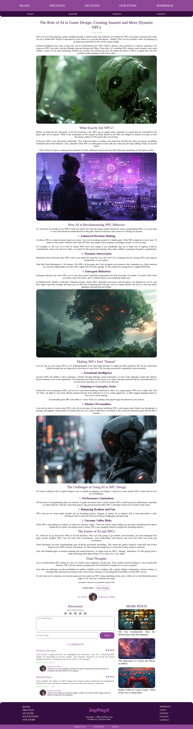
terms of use (80, 727)
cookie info (98, 727)
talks (30, 14)
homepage (164, 5)
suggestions (30, 716)
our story (128, 5)
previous (57, 5)
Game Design (102, 588)
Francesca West (104, 719)
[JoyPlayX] (99, 709)
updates (116, 14)
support (73, 14)
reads (25, 5)
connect (161, 14)
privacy (115, 727)
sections (92, 5)
